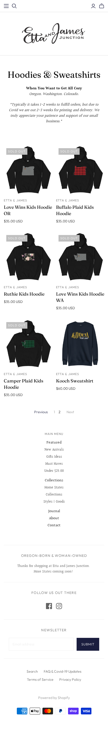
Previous (41, 412)
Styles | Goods (54, 502)
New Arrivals (54, 450)
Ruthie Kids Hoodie (24, 294)
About (54, 518)
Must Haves (54, 464)
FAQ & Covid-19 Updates (62, 671)
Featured (54, 442)
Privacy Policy (70, 679)
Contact (54, 525)
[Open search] (14, 6)
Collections (54, 480)
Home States (54, 487)
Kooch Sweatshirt (74, 381)
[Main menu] (6, 6)
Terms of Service (40, 679)
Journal (54, 511)
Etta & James (15, 200)
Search (32, 671)
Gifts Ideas (54, 457)
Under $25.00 (54, 471)
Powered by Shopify (54, 697)
